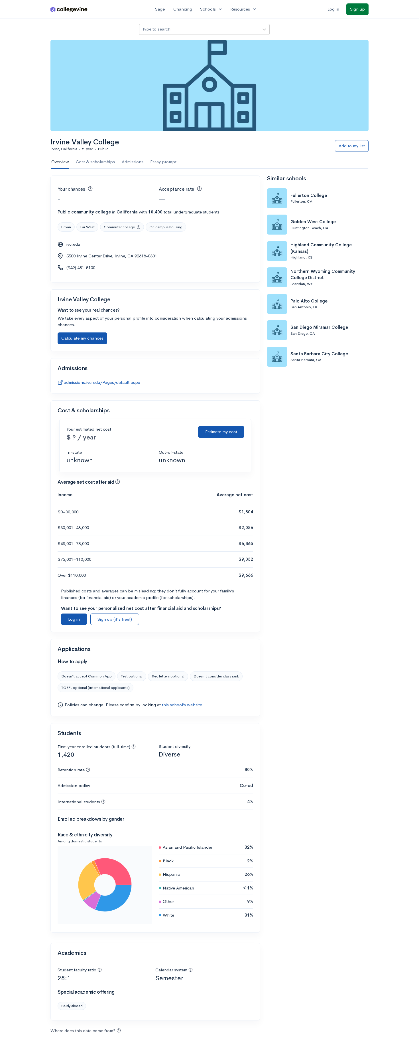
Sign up (357, 9)
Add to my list (352, 145)
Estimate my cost (221, 431)
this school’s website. (183, 704)
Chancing (182, 9)
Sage (160, 9)
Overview (60, 161)
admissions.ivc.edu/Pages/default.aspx (102, 382)
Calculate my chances (82, 338)
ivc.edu (73, 244)
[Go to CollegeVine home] (69, 9)
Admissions (132, 161)
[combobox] (142, 29)
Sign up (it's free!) (114, 619)
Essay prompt (163, 161)
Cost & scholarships (95, 161)
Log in (333, 9)
